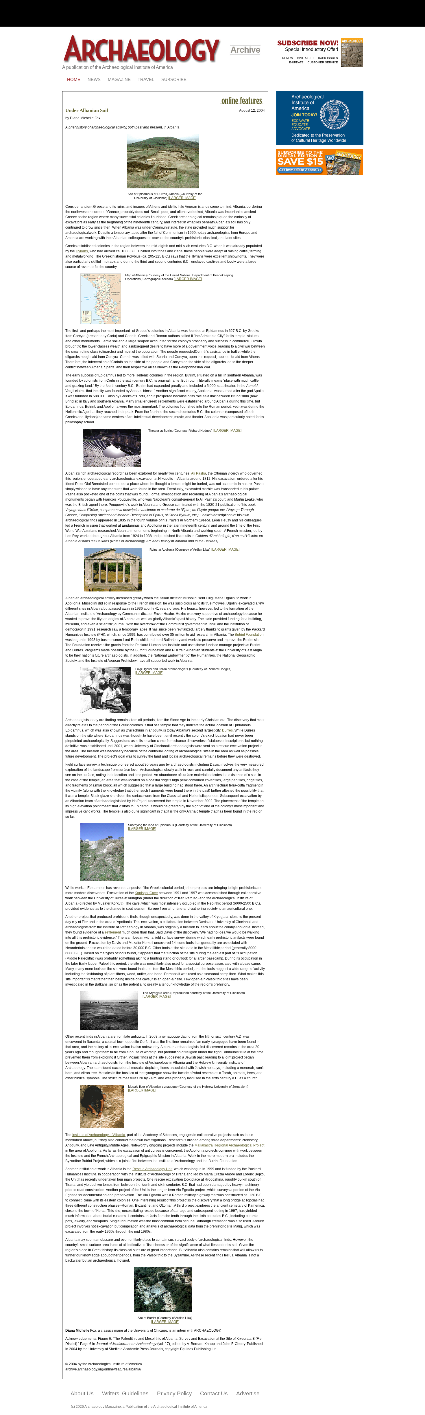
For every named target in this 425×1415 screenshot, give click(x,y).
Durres (227, 730)
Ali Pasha (198, 473)
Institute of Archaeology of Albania (98, 1135)
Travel (146, 79)
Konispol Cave (146, 893)
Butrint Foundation (249, 635)
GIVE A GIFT (305, 58)
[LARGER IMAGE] (182, 198)
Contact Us (214, 1393)
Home (73, 79)
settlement (113, 932)
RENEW (287, 58)
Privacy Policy (174, 1393)
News (94, 79)
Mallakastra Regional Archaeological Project (229, 1145)
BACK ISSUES (328, 58)
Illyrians (82, 251)
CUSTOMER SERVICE (323, 62)
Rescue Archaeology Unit (152, 1169)
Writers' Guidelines (125, 1393)
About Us (82, 1393)
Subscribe (173, 79)
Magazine (119, 79)
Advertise (248, 1393)
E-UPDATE (296, 62)
